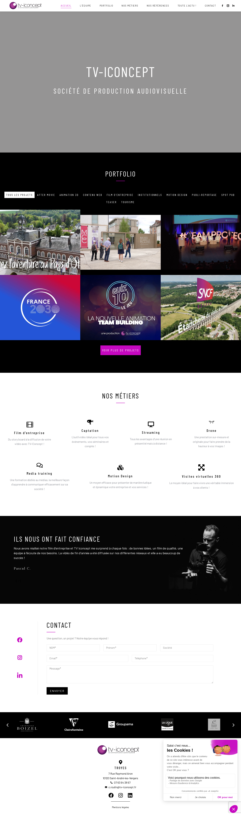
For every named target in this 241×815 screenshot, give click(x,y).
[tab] (19, 195)
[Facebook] (111, 795)
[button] (120, 350)
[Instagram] (120, 795)
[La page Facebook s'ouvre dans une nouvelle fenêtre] (222, 5)
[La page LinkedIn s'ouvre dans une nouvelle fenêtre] (233, 5)
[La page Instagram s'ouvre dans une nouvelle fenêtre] (228, 5)
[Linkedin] (130, 795)
